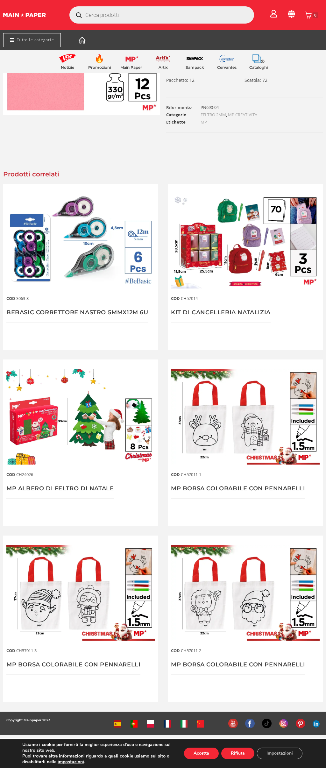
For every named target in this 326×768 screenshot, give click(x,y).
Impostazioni (279, 753)
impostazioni (71, 762)
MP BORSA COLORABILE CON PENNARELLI (238, 488)
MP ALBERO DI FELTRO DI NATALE (60, 488)
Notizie (67, 67)
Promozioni (99, 67)
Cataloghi (258, 67)
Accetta (201, 753)
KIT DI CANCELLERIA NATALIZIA (221, 312)
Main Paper (131, 67)
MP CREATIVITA (242, 114)
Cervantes (227, 67)
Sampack (195, 67)
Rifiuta (238, 753)
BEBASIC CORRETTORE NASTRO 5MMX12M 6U (77, 312)
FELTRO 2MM (213, 114)
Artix (163, 67)
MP (204, 122)
